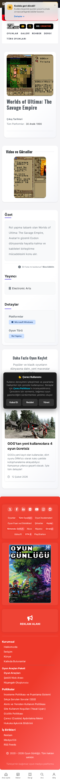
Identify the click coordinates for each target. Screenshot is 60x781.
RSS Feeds (10, 744)
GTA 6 (28, 534)
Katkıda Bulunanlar (15, 661)
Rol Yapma (17, 336)
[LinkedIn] (23, 509)
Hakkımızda (10, 646)
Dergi (48, 33)
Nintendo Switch (15, 529)
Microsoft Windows (23, 322)
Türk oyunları (16, 38)
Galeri (25, 33)
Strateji (49, 529)
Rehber (37, 33)
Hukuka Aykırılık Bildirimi (18, 723)
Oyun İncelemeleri (43, 518)
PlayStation (40, 534)
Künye (7, 656)
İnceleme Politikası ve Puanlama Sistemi (27, 694)
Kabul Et (14, 402)
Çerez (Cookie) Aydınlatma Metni (23, 718)
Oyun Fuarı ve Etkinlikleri (20, 523)
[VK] (30, 509)
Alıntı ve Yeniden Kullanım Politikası (25, 704)
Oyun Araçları (12, 673)
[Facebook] (16, 509)
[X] (10, 509)
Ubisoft (18, 534)
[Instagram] (43, 509)
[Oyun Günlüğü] (13, 26)
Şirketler (39, 523)
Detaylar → (19, 16)
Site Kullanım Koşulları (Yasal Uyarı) (25, 708)
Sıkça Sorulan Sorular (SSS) (20, 699)
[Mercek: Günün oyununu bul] (30, 26)
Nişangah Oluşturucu (16, 682)
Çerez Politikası (21, 388)
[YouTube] (36, 509)
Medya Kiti (10, 740)
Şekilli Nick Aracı (13, 677)
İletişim (8, 651)
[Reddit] (50, 509)
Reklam (8, 735)
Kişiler (49, 523)
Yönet (46, 402)
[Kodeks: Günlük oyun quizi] (23, 26)
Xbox (29, 529)
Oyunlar (12, 33)
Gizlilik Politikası (13, 713)
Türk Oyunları (25, 518)
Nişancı (38, 529)
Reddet (30, 402)
